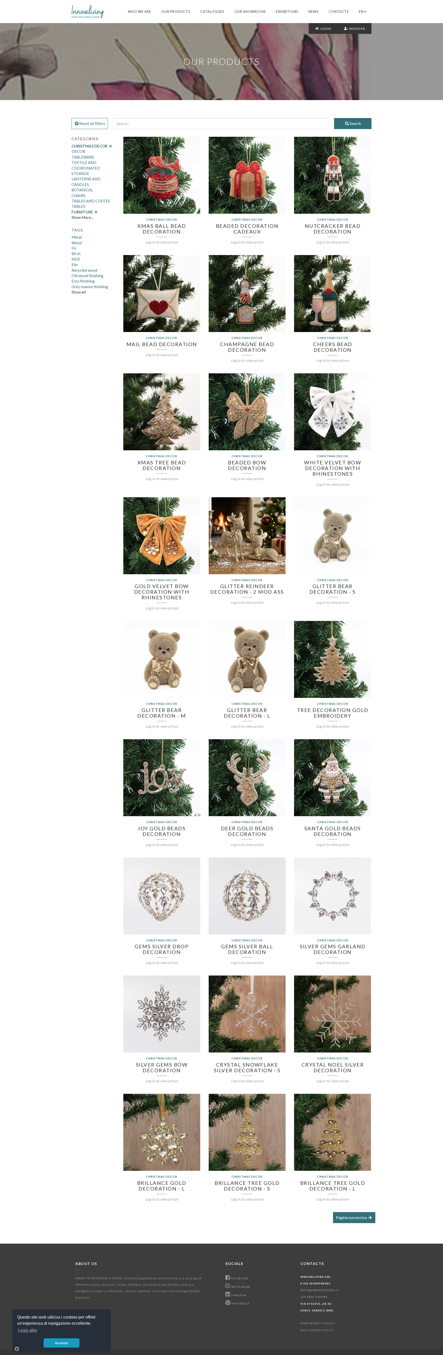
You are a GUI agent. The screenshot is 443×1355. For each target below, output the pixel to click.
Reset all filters (92, 123)
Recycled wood (84, 270)
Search (355, 123)
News (313, 12)
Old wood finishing (87, 275)
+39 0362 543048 (313, 1296)
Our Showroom (250, 12)
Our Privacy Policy (318, 1323)
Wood (77, 242)
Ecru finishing (83, 281)
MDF (76, 259)
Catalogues (212, 12)
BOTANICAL (82, 190)
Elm (75, 264)
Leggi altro (27, 1330)
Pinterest (240, 1303)
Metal (77, 237)
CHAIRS (78, 195)
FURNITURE (83, 212)
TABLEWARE (83, 157)
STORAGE (80, 173)
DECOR (78, 151)
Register (356, 29)
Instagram (240, 1286)
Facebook (239, 1278)
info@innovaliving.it (320, 1290)
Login (325, 29)
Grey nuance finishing (90, 286)
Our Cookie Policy (317, 1330)
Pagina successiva (352, 1217)
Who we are (139, 12)
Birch (76, 253)
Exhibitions (287, 12)
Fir (74, 248)
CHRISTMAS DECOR (90, 146)
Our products (176, 12)
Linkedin (238, 1295)
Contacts (339, 12)
